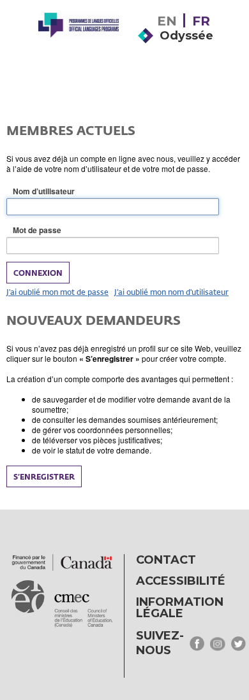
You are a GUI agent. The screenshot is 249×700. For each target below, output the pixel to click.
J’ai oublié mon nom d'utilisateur (171, 292)
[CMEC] (78, 46)
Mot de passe (57, 230)
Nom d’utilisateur (64, 191)
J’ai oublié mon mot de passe (57, 292)
